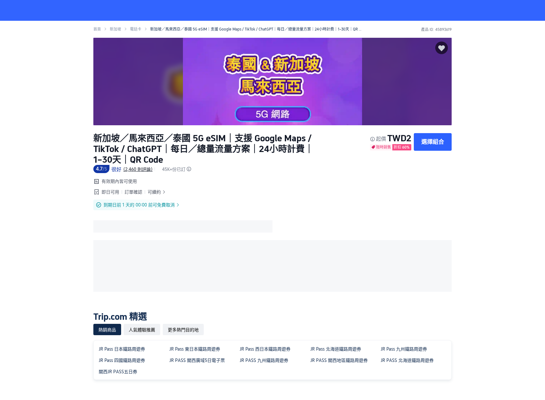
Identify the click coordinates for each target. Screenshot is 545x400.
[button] (502, 10)
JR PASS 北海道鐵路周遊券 (407, 360)
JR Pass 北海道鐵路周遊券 (335, 349)
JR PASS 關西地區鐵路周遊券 (339, 360)
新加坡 (115, 29)
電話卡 (135, 29)
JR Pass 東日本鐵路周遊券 (194, 349)
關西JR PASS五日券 (118, 371)
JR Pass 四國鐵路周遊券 (122, 360)
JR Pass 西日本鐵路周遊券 (265, 349)
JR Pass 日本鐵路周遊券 (122, 349)
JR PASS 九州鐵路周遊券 (264, 360)
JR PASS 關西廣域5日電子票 (197, 360)
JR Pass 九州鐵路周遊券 (404, 349)
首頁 (97, 29)
